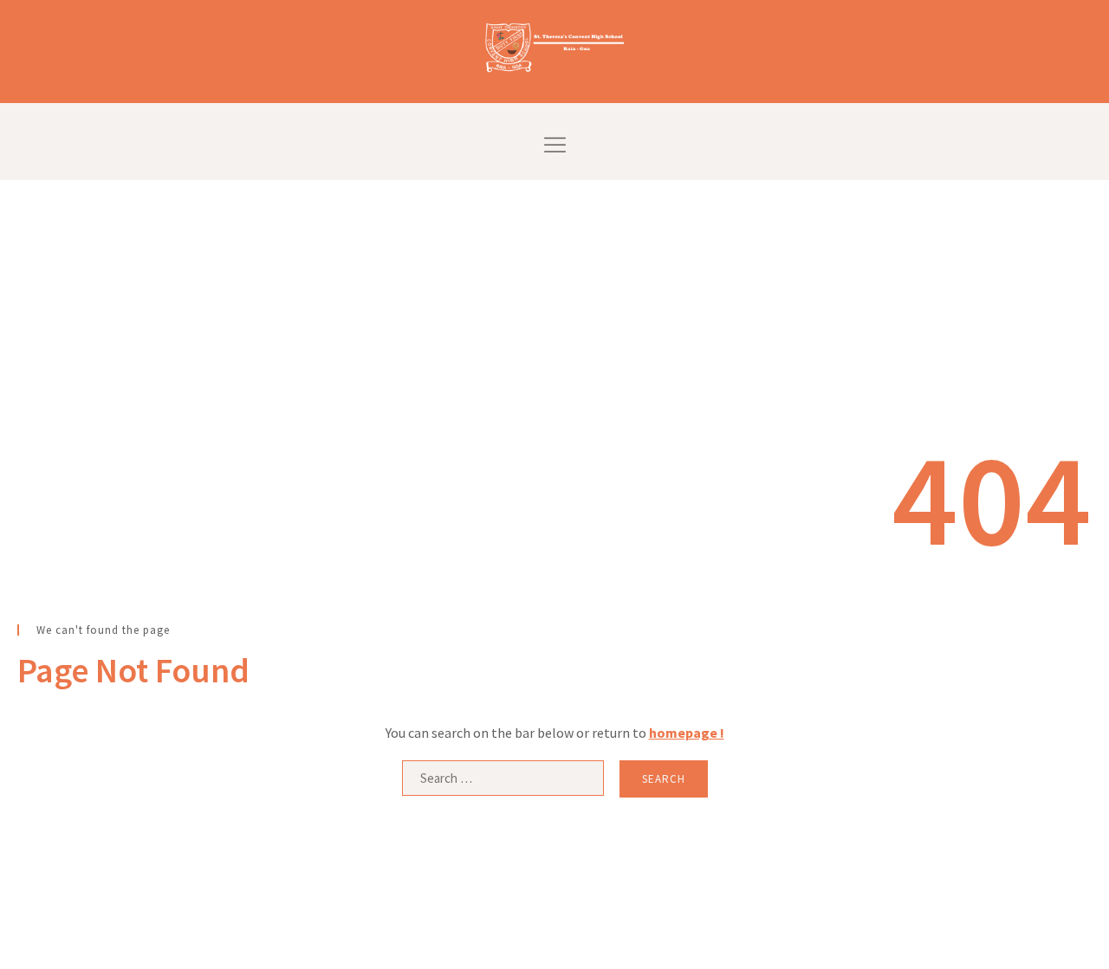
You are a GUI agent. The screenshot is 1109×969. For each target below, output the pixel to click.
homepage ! (686, 732)
